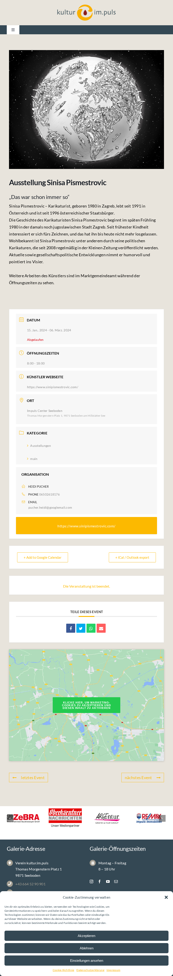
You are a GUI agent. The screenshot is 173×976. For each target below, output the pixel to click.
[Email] (101, 628)
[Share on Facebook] (70, 628)
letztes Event (33, 777)
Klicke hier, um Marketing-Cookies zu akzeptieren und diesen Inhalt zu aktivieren (86, 705)
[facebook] (99, 881)
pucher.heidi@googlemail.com (50, 507)
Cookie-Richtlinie (63, 970)
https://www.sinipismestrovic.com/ (52, 387)
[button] (166, 897)
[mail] (116, 881)
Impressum (113, 970)
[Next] (162, 818)
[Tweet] (80, 628)
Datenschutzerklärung (90, 970)
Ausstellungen (40, 446)
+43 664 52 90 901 (30, 884)
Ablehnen (86, 948)
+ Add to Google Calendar (42, 557)
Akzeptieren (86, 936)
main (33, 459)
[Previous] (10, 818)
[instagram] (91, 881)
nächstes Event (138, 777)
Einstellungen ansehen (86, 960)
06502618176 (49, 494)
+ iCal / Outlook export (132, 557)
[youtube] (108, 881)
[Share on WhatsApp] (91, 628)
